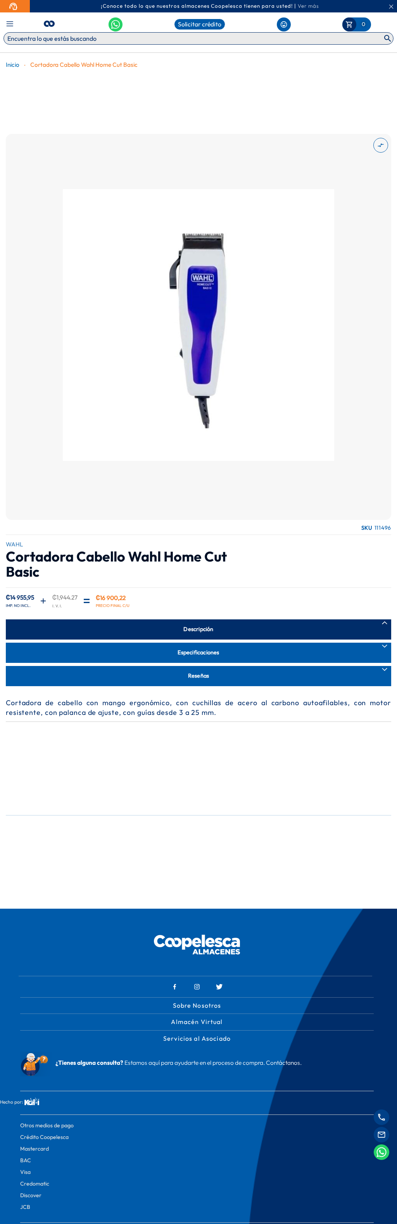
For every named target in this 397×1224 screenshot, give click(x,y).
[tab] (198, 629)
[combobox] (198, 38)
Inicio (12, 64)
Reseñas (198, 675)
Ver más (308, 6)
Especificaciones (198, 652)
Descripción (198, 629)
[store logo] (49, 22)
